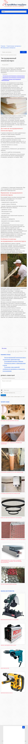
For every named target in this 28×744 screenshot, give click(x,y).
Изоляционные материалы (8, 47)
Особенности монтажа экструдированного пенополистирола (11, 80)
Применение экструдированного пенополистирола (14, 77)
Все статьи (4, 348)
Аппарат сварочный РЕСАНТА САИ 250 (8, 645)
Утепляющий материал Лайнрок (13, 361)
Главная (3, 46)
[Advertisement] (14, 28)
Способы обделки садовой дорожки (9, 584)
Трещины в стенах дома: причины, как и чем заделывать (13, 539)
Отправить (3, 395)
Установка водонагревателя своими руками (10, 493)
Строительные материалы (13, 46)
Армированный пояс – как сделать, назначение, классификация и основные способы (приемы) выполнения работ (11, 561)
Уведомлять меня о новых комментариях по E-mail (13, 396)
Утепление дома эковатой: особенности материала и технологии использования (14, 369)
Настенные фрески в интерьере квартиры (10, 420)
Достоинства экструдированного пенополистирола (14, 75)
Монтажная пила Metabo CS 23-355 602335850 (9, 619)
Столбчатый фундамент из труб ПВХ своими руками (12, 472)
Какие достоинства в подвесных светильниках (11, 517)
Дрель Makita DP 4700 (5, 668)
